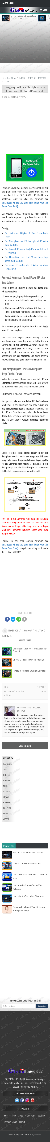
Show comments (25, 745)
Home (6, 1115)
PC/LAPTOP (6, 791)
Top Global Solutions (23, 1134)
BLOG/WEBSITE (7, 764)
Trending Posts (8, 845)
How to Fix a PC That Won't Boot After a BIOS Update (28, 852)
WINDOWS (6, 819)
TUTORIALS (7, 635)
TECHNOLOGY (26, 630)
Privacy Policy (30, 1115)
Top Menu (8, 3)
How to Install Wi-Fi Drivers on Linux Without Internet (29, 896)
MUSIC (5, 786)
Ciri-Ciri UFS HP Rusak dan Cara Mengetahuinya (28, 659)
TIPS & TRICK (39, 630)
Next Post (43, 691)
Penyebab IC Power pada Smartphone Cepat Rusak (29, 670)
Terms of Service (10, 1121)
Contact (13, 1115)
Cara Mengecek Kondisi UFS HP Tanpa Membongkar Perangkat (29, 649)
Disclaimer (41, 1115)
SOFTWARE (6, 797)
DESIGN (5, 769)
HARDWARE (6, 780)
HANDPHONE (13, 630)
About (20, 1115)
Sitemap (22, 1121)
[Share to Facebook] (7, 619)
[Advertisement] (25, 46)
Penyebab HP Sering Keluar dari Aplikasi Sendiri (27, 863)
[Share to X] (13, 619)
